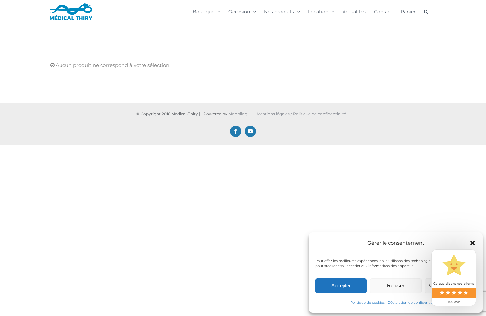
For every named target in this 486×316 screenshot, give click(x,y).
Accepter (341, 285)
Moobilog (237, 113)
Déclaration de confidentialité (413, 302)
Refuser (395, 285)
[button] (472, 243)
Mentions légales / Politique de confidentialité (302, 113)
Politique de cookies (367, 302)
